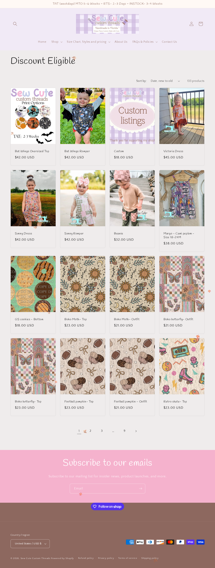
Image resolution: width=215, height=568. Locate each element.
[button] (15, 23)
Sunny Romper (74, 233)
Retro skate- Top (175, 402)
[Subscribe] (140, 488)
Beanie (118, 233)
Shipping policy (150, 558)
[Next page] (135, 431)
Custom (119, 151)
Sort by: (141, 81)
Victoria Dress (173, 151)
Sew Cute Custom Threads (35, 558)
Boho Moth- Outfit (126, 319)
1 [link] (79, 431)
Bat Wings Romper (77, 151)
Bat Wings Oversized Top (32, 151)
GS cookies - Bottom (29, 319)
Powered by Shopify (62, 558)
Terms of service (127, 558)
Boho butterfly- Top (28, 402)
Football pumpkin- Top (79, 402)
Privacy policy (106, 558)
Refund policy (86, 558)
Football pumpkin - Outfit (130, 402)
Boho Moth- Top (75, 319)
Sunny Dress (23, 233)
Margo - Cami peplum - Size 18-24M (179, 235)
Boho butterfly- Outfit (178, 319)
